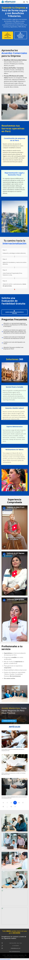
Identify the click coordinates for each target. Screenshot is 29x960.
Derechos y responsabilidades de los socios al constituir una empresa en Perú (14, 797)
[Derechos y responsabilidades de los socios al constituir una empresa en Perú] (15, 786)
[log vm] (8, 1)
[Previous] (3, 802)
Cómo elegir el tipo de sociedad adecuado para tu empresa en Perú (13, 750)
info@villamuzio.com (15, 948)
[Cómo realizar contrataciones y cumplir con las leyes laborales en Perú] (15, 763)
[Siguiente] (15, 806)
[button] (24, 2)
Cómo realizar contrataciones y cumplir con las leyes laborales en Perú (13, 773)
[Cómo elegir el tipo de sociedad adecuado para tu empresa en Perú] (15, 739)
